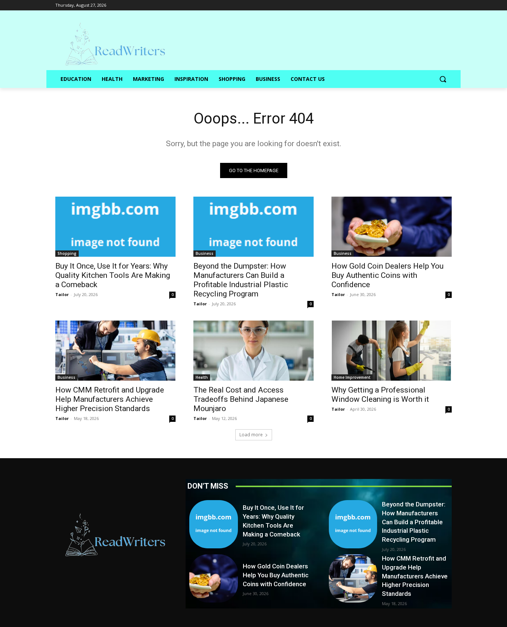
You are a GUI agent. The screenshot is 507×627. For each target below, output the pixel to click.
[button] (443, 79)
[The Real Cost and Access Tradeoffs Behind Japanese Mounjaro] (253, 351)
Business (204, 253)
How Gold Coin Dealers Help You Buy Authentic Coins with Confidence (387, 275)
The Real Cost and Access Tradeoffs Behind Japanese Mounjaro (240, 399)
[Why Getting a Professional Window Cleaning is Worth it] (391, 351)
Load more (251, 434)
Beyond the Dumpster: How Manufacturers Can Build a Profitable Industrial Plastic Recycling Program (240, 280)
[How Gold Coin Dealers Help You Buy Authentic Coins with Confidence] (391, 227)
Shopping (67, 253)
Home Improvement (352, 377)
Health (202, 377)
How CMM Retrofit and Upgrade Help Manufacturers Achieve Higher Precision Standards (109, 399)
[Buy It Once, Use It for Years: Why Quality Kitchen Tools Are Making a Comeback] (115, 227)
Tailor (62, 294)
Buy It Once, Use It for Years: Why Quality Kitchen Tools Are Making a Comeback (112, 275)
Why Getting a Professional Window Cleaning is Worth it (380, 394)
